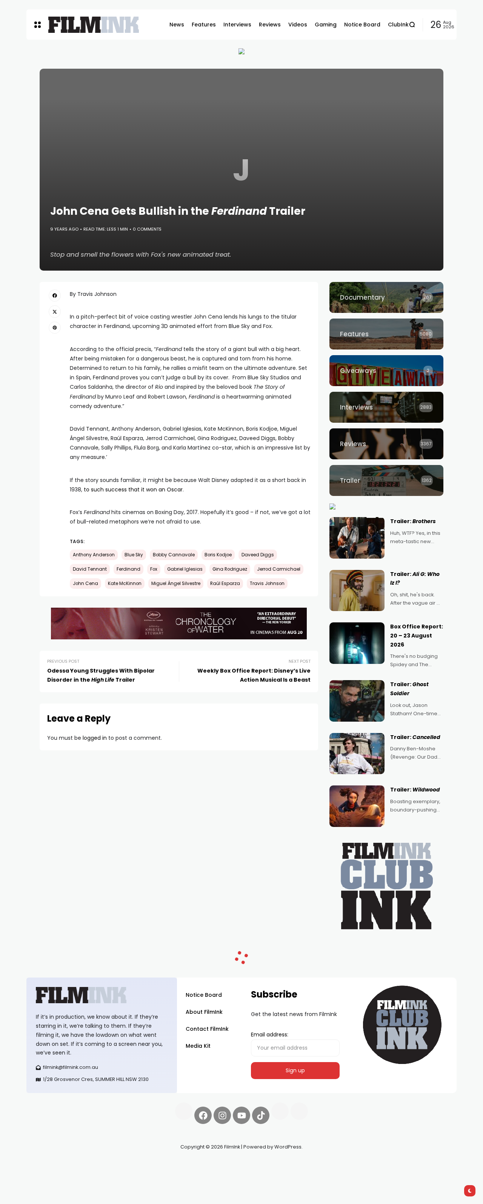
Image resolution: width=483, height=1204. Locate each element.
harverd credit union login (106, 1174)
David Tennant (90, 569)
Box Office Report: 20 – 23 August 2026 (416, 635)
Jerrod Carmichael (278, 569)
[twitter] (55, 311)
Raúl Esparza (225, 583)
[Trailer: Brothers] (357, 538)
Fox (153, 569)
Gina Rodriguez (229, 569)
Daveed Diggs (258, 555)
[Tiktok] (260, 1115)
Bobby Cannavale (174, 555)
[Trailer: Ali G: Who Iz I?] (357, 590)
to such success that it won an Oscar (133, 489)
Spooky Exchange (128, 1165)
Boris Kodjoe (218, 555)
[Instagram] (222, 1115)
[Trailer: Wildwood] (357, 806)
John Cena (85, 583)
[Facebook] (203, 1115)
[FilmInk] (93, 25)
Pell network (88, 1165)
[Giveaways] (386, 370)
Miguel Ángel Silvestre (175, 583)
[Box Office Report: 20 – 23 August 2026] (357, 643)
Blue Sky (134, 555)
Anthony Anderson (94, 555)
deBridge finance (48, 1174)
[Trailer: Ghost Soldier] (357, 701)
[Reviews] (386, 443)
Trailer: (413, 521)
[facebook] (55, 295)
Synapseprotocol (48, 1165)
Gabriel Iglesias (185, 569)
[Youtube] (241, 1115)
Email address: (269, 1034)
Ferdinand (128, 569)
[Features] (386, 334)
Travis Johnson (267, 583)
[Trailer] (386, 480)
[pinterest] (55, 328)
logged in (95, 738)
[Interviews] (386, 407)
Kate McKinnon (125, 583)
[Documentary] (386, 297)
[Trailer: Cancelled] (357, 753)
